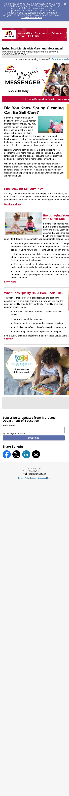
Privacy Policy (24, 478)
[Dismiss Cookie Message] (65, 3)
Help (49, 478)
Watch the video (12, 204)
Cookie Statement (31, 17)
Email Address (10, 425)
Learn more (10, 281)
